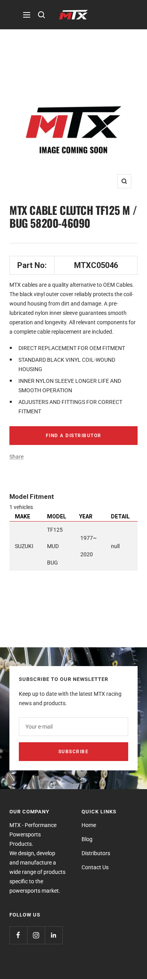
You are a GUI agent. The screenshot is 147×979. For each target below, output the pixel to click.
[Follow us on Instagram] (36, 935)
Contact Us (95, 867)
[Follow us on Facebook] (18, 935)
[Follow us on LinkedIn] (53, 935)
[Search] (41, 14)
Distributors (96, 853)
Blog (87, 839)
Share (16, 457)
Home (89, 825)
